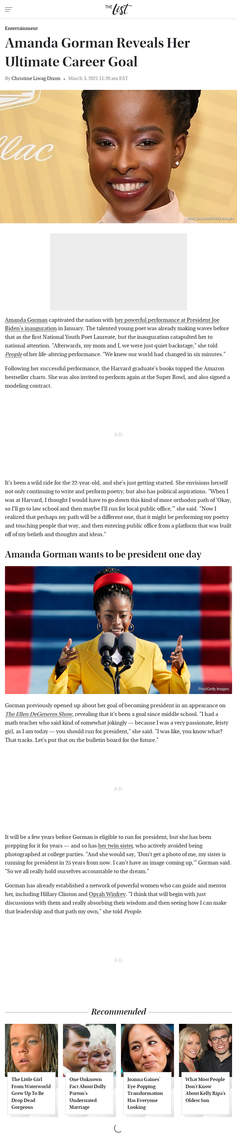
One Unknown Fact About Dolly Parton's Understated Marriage (87, 1093)
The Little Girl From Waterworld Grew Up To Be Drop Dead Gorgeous (31, 1093)
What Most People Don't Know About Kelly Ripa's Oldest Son (205, 1089)
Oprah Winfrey (107, 894)
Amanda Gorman (26, 320)
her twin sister (115, 846)
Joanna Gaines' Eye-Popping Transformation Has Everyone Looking (145, 1093)
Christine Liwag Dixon (35, 78)
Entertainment (21, 28)
